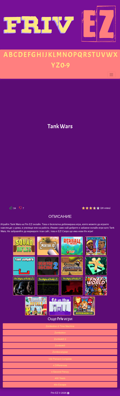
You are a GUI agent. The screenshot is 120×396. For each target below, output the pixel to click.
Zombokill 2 (60, 339)
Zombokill (60, 345)
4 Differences (60, 365)
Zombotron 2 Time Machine (60, 326)
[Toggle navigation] (111, 75)
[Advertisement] (60, 101)
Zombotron (60, 332)
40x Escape (60, 384)
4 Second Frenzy (60, 371)
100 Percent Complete (60, 359)
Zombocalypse (60, 351)
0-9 (65, 65)
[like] (11, 208)
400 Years (60, 378)
